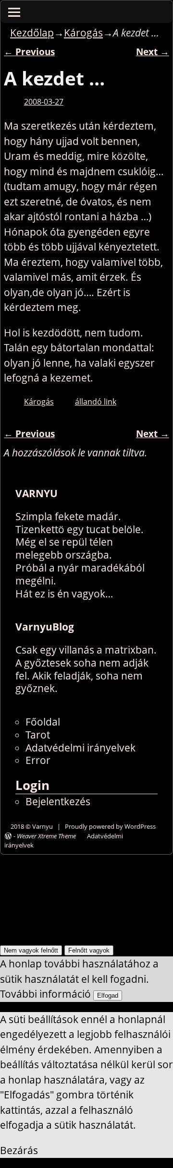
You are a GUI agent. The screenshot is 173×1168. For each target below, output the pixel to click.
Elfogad (107, 995)
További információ (45, 994)
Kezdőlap (32, 32)
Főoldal (42, 721)
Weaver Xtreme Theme (46, 836)
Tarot (37, 734)
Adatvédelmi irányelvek (80, 747)
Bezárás (19, 1150)
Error (37, 760)
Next (152, 52)
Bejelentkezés (57, 801)
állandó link (95, 401)
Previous (29, 52)
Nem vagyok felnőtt (31, 950)
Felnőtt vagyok (89, 950)
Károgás (83, 32)
